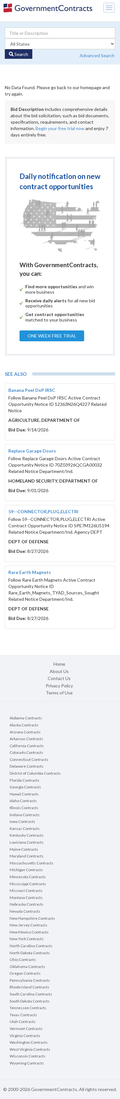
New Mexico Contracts (29, 932)
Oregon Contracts (25, 973)
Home (59, 664)
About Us (59, 671)
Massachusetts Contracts (31, 863)
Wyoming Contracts (27, 1063)
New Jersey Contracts (28, 925)
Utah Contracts (23, 1021)
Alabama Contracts (26, 718)
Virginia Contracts (25, 1035)
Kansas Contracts (25, 828)
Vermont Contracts (26, 1028)
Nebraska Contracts (27, 904)
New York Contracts (27, 938)
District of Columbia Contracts (35, 773)
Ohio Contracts (23, 959)
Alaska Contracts (24, 725)
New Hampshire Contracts (32, 918)
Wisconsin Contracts (27, 1056)
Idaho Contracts (23, 800)
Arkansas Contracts (26, 738)
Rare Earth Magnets (29, 572)
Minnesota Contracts (28, 876)
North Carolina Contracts (31, 945)
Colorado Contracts (26, 752)
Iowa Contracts (22, 821)
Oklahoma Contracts (27, 966)
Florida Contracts (24, 780)
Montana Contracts (26, 897)
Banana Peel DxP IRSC (31, 390)
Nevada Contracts (25, 911)
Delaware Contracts (27, 766)
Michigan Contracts (26, 869)
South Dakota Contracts (30, 1001)
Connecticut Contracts (29, 759)
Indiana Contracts (25, 814)
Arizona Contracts (25, 732)
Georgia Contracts (25, 787)
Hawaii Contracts (24, 794)
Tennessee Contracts (28, 1007)
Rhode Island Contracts (29, 987)
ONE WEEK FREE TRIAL (52, 335)
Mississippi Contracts (28, 883)
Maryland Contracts (27, 856)
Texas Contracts (23, 1014)
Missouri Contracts (26, 890)
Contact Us (59, 678)
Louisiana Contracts (27, 842)
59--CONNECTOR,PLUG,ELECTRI (43, 511)
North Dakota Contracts (30, 952)
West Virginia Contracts (30, 1049)
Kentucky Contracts (27, 835)
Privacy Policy (59, 685)
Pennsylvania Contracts (30, 980)
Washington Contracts (29, 1042)
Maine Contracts (24, 849)
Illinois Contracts (24, 807)
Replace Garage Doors (32, 450)
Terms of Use (59, 692)
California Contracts (27, 745)
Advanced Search (97, 55)
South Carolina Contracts (31, 994)
